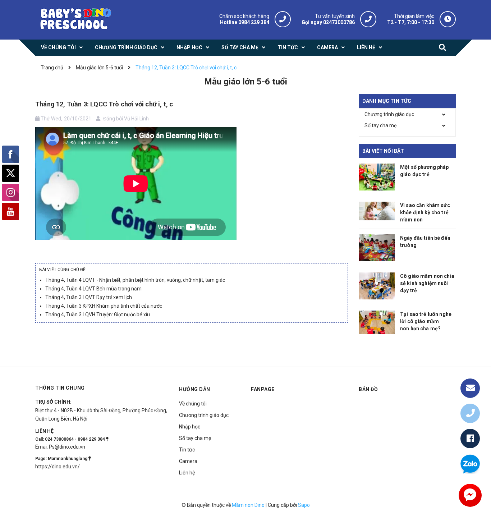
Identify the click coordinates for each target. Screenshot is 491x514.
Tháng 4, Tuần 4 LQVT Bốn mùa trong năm (93, 289)
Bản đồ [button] (368, 389)
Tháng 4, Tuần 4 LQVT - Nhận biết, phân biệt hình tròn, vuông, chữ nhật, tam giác (135, 280)
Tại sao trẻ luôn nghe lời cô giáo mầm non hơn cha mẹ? (425, 321)
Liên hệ (187, 473)
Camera (188, 461)
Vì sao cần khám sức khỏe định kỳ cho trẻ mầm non (425, 212)
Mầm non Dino (248, 505)
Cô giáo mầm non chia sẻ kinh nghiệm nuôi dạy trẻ (427, 283)
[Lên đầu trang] (470, 365)
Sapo (304, 505)
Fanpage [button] (263, 389)
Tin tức (187, 450)
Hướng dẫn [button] (194, 389)
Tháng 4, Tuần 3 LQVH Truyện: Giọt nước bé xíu (97, 314)
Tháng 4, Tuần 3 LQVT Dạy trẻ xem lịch (88, 297)
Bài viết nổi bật (383, 151)
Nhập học (189, 427)
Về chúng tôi (193, 404)
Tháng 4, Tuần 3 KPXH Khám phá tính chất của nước (103, 306)
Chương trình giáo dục (389, 114)
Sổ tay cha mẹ (380, 125)
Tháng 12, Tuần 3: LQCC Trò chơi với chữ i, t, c (104, 104)
